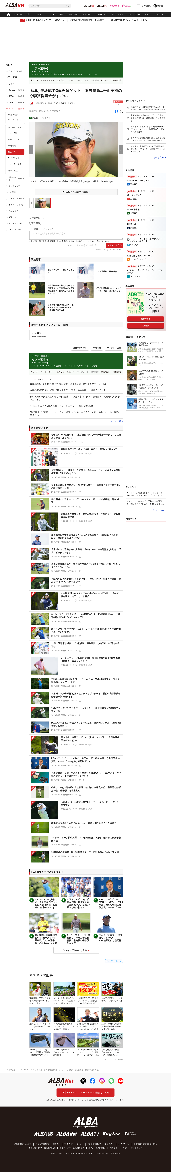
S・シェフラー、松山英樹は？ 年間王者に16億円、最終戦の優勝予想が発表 (78, 939)
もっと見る (158, 157)
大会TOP (34, 80)
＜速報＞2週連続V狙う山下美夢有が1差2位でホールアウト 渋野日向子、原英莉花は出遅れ (148, 129)
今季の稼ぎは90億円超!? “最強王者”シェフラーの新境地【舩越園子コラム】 (68, 390)
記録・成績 (13, 170)
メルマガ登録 (146, 6)
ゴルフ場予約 (134, 14)
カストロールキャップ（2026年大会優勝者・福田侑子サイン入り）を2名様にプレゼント (145, 502)
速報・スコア (14, 139)
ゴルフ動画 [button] (73, 14)
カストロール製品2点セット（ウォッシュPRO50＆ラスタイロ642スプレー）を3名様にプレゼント (145, 494)
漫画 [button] (61, 14)
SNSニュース (117, 14)
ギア (29, 14)
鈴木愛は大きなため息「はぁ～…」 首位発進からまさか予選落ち (83, 823)
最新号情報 (145, 319)
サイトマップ (136, 1148)
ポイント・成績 (114, 348)
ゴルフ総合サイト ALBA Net (17, 1070)
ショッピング (101, 14)
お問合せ (113, 1148)
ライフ (51, 14)
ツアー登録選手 (15, 164)
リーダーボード (15, 120)
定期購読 (145, 325)
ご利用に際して (94, 1144)
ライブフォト (14, 158)
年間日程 (12, 146)
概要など (105, 80)
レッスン (40, 14)
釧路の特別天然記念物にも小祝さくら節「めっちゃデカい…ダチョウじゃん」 (148, 139)
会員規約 (108, 1144)
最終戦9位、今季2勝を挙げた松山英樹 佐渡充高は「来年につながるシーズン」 (69, 384)
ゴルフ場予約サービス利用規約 (42, 1148)
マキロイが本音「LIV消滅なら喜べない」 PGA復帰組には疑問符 (110, 938)
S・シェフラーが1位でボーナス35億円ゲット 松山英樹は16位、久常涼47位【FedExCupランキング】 (47, 904)
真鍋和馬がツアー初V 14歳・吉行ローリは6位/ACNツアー (90, 449)
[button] (76, 439)
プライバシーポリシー (73, 1144)
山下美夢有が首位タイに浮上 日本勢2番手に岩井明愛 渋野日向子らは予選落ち (148, 118)
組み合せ (61, 80)
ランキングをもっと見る (75, 950)
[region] (16, 155)
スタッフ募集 (41, 1144)
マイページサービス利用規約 (71, 1148)
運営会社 (57, 1144)
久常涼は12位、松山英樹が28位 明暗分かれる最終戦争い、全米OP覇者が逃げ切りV (78, 903)
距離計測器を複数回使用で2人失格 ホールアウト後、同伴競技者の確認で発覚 (148, 108)
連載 (147, 14)
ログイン (160, 6)
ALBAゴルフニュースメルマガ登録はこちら (88, 1092)
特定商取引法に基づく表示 (145, 1144)
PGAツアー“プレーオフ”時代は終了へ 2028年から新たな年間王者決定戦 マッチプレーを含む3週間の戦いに (111, 904)
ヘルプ (124, 1148)
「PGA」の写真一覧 (37, 1070)
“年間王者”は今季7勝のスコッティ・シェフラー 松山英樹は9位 (61, 406)
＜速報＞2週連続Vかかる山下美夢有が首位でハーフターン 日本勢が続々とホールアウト (148, 149)
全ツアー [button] (18, 14)
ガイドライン (124, 1144)
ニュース (12, 152)
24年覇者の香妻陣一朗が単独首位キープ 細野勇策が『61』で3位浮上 (86, 852)
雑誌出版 (86, 14)
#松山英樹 (45, 118)
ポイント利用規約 (96, 1148)
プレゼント (158, 14)
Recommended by (111, 1060)
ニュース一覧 (114, 421)
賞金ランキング (80, 348)
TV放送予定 (116, 80)
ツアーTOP (13, 133)
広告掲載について (22, 1144)
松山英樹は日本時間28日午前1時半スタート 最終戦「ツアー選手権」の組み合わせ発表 (46, 939)
